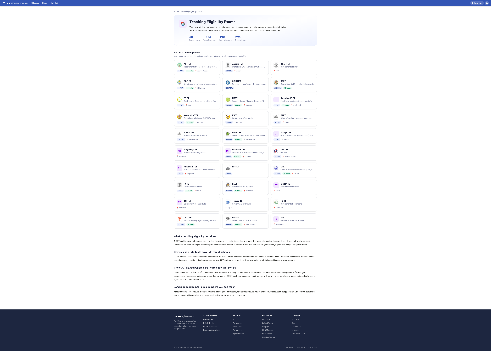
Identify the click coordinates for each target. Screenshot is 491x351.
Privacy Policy (312, 347)
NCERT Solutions (210, 327)
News (44, 3)
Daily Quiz (55, 3)
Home (176, 11)
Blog (293, 323)
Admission (237, 323)
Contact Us (296, 327)
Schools (236, 319)
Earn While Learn (298, 334)
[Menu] (4, 3)
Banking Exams (268, 337)
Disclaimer (289, 347)
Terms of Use (300, 347)
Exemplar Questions (211, 330)
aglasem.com (238, 334)
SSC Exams (267, 334)
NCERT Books (208, 323)
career (17, 3)
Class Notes (208, 319)
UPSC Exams (267, 330)
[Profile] (487, 3)
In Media (295, 330)
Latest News (267, 323)
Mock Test (237, 327)
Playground (237, 330)
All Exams (35, 3)
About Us (295, 319)
